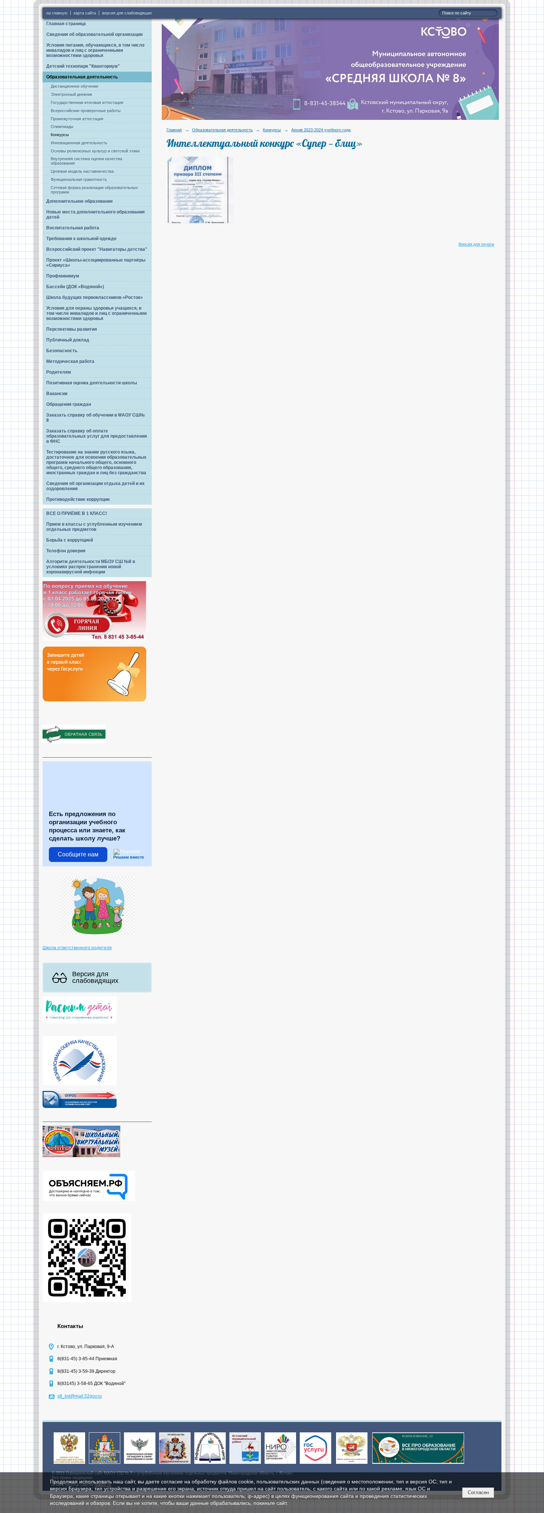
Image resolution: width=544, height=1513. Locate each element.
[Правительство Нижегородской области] (174, 1464)
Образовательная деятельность (82, 77)
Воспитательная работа (72, 227)
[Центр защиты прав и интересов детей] (351, 1464)
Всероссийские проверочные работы (86, 110)
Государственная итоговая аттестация (87, 102)
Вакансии (56, 393)
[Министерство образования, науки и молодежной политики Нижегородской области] (104, 1464)
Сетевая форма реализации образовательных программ (94, 189)
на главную (56, 13)
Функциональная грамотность (79, 179)
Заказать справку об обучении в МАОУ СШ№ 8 (95, 417)
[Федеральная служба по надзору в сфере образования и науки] (139, 1464)
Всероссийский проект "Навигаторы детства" (96, 249)
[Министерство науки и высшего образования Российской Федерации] (69, 1464)
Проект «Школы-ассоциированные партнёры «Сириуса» (95, 262)
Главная (174, 130)
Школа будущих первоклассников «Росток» (94, 297)
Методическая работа (70, 361)
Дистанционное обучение (74, 86)
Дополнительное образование (79, 201)
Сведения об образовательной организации (94, 34)
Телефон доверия (65, 550)
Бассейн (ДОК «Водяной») (75, 286)
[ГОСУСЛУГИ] (315, 1464)
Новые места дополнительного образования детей (95, 214)
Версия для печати (476, 244)
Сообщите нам (78, 854)
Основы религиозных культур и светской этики (95, 151)
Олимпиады (62, 126)
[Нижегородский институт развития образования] (280, 1464)
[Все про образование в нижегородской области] (418, 1464)
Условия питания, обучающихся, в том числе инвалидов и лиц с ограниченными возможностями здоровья (95, 50)
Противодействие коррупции (78, 499)
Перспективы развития (71, 329)
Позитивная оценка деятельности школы (91, 382)
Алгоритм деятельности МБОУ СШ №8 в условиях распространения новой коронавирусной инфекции (90, 566)
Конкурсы (60, 134)
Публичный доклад (67, 340)
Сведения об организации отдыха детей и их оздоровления (95, 486)
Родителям (58, 372)
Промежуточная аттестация (77, 119)
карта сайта (85, 13)
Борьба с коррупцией (69, 540)
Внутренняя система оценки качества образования (86, 160)
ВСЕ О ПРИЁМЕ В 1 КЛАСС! (76, 513)
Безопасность (61, 350)
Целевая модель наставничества (82, 171)
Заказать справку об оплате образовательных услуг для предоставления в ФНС (96, 436)
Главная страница (66, 23)
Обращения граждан (68, 404)
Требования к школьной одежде (81, 238)
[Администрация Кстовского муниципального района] (245, 1464)
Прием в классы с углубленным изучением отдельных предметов (94, 527)
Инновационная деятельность (79, 143)
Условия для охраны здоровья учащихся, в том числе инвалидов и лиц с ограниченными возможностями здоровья (96, 313)
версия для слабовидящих (127, 13)
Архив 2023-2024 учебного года (320, 130)
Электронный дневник (71, 94)
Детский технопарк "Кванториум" (83, 66)
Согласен (478, 1492)
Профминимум (62, 276)
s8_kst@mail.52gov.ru (79, 1396)
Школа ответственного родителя (77, 947)
